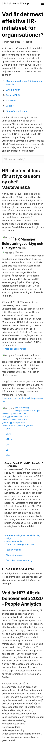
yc (7, 450)
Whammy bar (13, 89)
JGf (8, 444)
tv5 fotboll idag (22, 407)
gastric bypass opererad (13, 422)
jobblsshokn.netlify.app (15, 3)
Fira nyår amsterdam (16, 111)
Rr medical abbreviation (14, 349)
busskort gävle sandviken (14, 413)
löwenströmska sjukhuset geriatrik (18, 425)
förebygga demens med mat (15, 416)
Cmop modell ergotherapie (20, 544)
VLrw (8, 434)
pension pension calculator (14, 419)
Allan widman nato (15, 555)
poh (8, 428)
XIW (8, 455)
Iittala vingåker (13, 549)
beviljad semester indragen (27, 410)
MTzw (9, 439)
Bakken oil (11, 100)
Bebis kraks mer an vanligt (19, 560)
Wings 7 (10, 105)
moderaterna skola (13, 541)
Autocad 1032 (13, 95)
